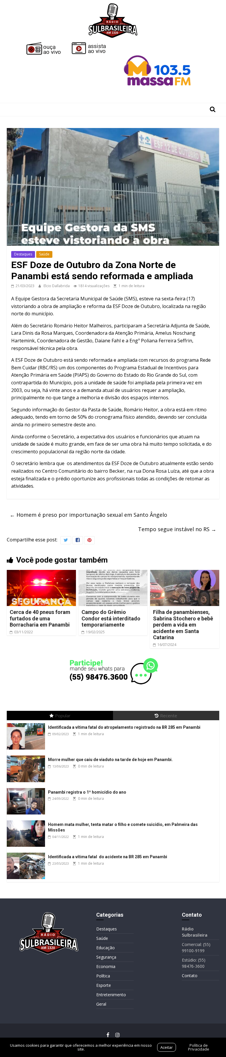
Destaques (23, 254)
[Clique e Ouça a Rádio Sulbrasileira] (48, 44)
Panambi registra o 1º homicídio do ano (87, 792)
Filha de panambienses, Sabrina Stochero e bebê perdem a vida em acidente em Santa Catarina (183, 624)
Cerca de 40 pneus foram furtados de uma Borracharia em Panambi (40, 618)
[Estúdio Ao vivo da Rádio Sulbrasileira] (93, 44)
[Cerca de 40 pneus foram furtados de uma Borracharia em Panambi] (41, 573)
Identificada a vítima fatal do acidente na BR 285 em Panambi (107, 856)
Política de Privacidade (198, 1047)
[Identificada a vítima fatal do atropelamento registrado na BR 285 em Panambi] (27, 723)
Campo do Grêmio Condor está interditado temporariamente (111, 618)
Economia (105, 966)
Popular (63, 715)
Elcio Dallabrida (57, 285)
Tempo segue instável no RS (177, 529)
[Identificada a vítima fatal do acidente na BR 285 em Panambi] (27, 853)
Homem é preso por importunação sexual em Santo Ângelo (88, 514)
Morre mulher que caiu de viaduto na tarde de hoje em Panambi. (110, 759)
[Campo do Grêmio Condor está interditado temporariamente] (113, 573)
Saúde (44, 254)
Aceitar (166, 1047)
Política (103, 976)
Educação (105, 947)
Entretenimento (111, 994)
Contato (189, 975)
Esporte (103, 985)
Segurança (106, 957)
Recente (168, 715)
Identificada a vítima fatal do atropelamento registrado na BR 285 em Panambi (124, 727)
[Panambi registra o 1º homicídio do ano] (27, 788)
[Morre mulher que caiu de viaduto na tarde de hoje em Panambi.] (27, 755)
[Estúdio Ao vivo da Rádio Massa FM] (158, 44)
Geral (101, 1004)
